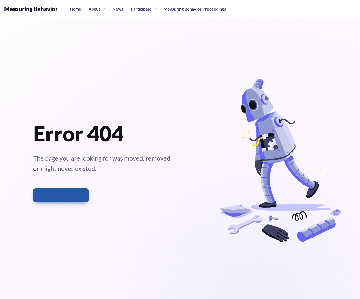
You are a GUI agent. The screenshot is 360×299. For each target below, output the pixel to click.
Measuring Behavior (31, 8)
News (118, 8)
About (94, 8)
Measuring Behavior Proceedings (195, 8)
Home (75, 8)
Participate (141, 8)
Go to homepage (64, 195)
